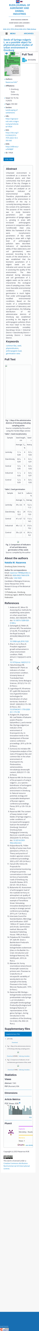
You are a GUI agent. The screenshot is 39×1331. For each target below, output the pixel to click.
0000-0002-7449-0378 (21, 575)
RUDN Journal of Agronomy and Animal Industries (19, 15)
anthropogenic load (14, 351)
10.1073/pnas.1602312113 (20, 662)
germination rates (13, 353)
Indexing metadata (24, 1056)
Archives (29, 33)
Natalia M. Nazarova (15, 562)
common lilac (11, 346)
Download (15, 1042)
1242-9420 (18, 578)
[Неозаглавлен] (18, 418)
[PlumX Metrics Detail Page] (11, 1132)
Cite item (9, 159)
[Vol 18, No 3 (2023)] (12, 75)
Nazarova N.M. (11, 82)
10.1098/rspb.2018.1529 (19, 641)
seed (19, 346)
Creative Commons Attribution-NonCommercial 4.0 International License (17, 1166)
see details (29, 1145)
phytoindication (12, 348)
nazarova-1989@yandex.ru (20, 573)
